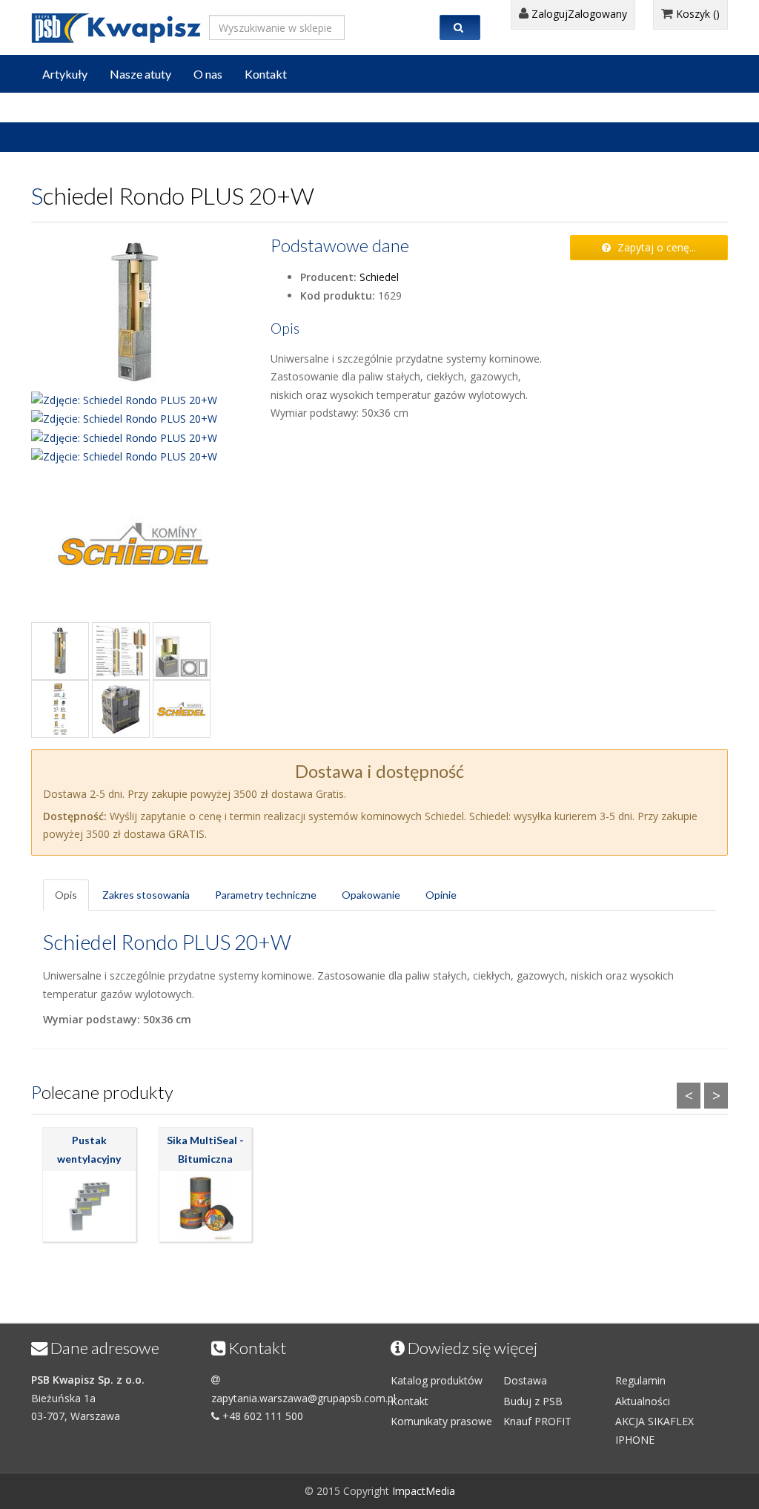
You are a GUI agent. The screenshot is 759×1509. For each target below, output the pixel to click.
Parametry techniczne (265, 894)
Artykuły (64, 74)
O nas (207, 74)
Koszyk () (696, 14)
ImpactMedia (423, 1491)
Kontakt (266, 74)
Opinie (441, 894)
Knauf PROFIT (537, 1421)
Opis (66, 894)
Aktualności (642, 1401)
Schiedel (379, 277)
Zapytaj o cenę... (655, 247)
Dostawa (525, 1380)
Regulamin (640, 1380)
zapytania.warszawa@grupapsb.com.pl (303, 1398)
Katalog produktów (437, 1380)
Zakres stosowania (146, 894)
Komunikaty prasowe (441, 1421)
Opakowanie (371, 894)
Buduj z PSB (533, 1401)
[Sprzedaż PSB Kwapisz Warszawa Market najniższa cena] (116, 25)
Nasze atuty (140, 74)
